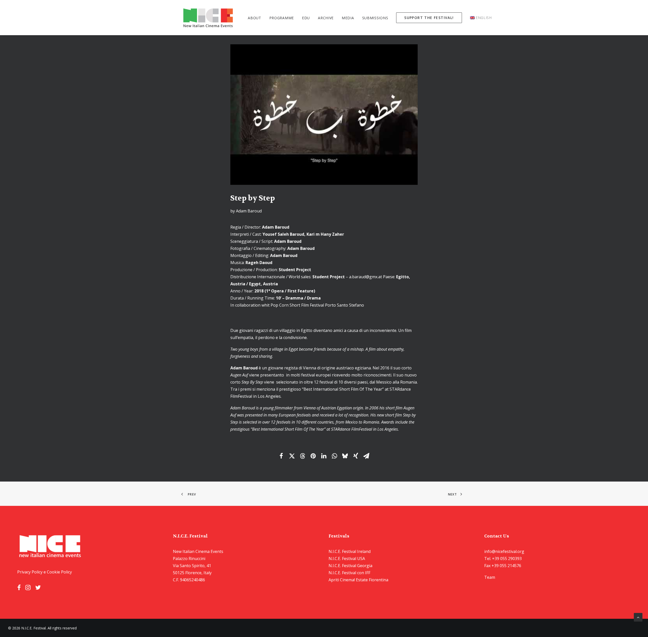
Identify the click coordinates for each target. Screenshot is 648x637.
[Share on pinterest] (313, 456)
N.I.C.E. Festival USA (347, 558)
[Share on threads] (302, 456)
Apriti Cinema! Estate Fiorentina (358, 580)
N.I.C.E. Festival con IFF (349, 572)
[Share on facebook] (281, 456)
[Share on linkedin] (324, 456)
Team (489, 577)
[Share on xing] (356, 456)
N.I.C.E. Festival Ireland (350, 551)
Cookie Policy (59, 572)
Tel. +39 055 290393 (503, 558)
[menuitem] (256, 17)
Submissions (375, 17)
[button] (19, 588)
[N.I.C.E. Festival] (208, 17)
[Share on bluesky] (345, 456)
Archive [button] (326, 17)
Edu (306, 17)
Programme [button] (281, 17)
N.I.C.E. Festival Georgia (350, 565)
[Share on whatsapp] (334, 456)
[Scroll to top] (638, 617)
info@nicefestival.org (504, 551)
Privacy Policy (30, 572)
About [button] (254, 17)
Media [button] (348, 17)
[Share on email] (366, 456)
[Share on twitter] (292, 456)
